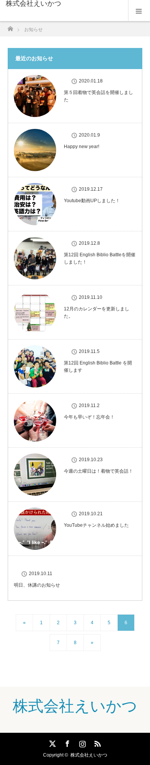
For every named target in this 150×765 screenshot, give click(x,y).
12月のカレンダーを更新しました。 (96, 312)
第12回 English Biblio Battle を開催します (98, 366)
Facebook (66, 742)
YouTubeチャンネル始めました (96, 525)
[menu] (139, 10)
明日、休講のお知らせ (37, 585)
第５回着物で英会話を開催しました (98, 96)
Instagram (81, 742)
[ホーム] (10, 27)
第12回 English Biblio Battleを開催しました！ (99, 258)
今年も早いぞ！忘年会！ (89, 417)
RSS (96, 742)
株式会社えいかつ (33, 3)
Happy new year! (81, 146)
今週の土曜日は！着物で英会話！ (98, 471)
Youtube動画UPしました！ (92, 200)
